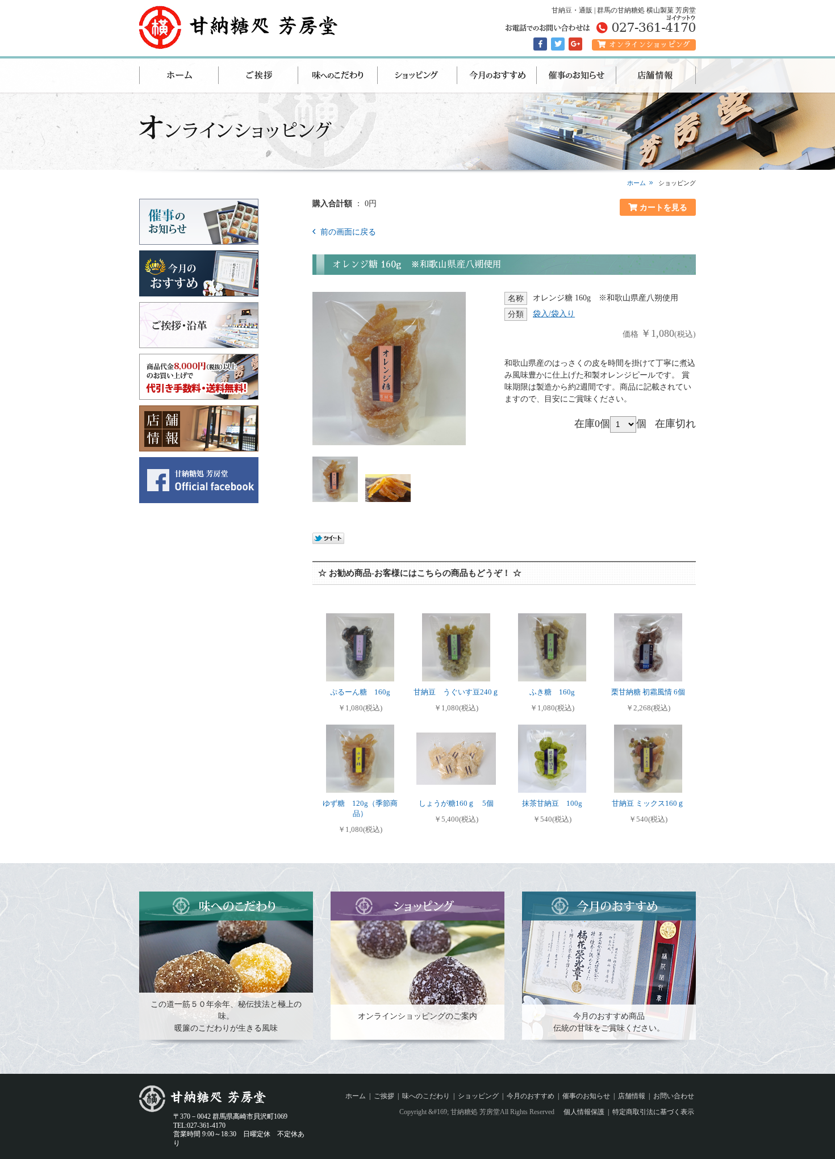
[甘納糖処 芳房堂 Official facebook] (198, 498)
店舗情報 (656, 75)
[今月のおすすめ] (198, 291)
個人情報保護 (583, 1112)
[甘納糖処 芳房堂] (240, 44)
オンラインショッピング (649, 44)
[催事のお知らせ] (198, 240)
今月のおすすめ (497, 75)
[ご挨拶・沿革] (198, 343)
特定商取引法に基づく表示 (653, 1112)
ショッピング (417, 75)
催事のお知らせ (576, 75)
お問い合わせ (673, 1096)
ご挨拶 (258, 75)
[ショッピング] (417, 1035)
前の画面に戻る (347, 232)
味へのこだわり (338, 75)
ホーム (179, 75)
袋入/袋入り (554, 313)
